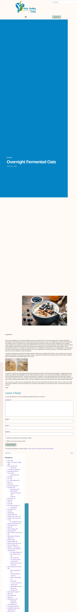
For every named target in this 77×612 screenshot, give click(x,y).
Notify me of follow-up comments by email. (19, 438)
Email (7, 425)
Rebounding (14, 489)
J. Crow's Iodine (15, 583)
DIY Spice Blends (15, 552)
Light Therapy (11, 529)
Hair (9, 511)
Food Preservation (13, 505)
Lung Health (11, 530)
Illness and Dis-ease (13, 523)
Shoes (9, 593)
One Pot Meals (12, 545)
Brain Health (11, 466)
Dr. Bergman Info (15, 521)
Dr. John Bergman (13, 480)
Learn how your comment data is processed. (40, 448)
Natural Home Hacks (13, 543)
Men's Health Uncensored (15, 532)
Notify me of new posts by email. (16, 441)
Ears (9, 482)
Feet (9, 502)
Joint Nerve (11, 525)
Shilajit (12, 588)
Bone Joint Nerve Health (14, 462)
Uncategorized (12, 606)
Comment (8, 399)
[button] (25, 17)
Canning (13, 507)
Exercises (10, 498)
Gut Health (14, 475)
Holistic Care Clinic (13, 516)
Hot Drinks (14, 557)
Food (9, 503)
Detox (9, 473)
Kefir (9, 527)
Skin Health (11, 595)
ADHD (12, 467)
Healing (10, 512)
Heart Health (11, 514)
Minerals (10, 539)
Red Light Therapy (13, 592)
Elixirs (9, 484)
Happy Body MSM (16, 577)
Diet (9, 476)
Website (7, 431)
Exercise (10, 487)
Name (7, 419)
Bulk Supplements (16, 570)
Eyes (9, 500)
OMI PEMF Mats (15, 586)
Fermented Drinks (16, 554)
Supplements (11, 599)
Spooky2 (13, 590)
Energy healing (12, 485)
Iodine (12, 601)
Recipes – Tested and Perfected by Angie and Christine (14, 548)
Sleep (9, 597)
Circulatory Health (13, 469)
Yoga (12, 496)
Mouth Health (11, 541)
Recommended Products (15, 566)
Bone (9, 460)
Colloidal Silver (12, 471)
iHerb (12, 581)
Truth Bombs (11, 604)
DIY (9, 478)
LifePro (13, 584)
